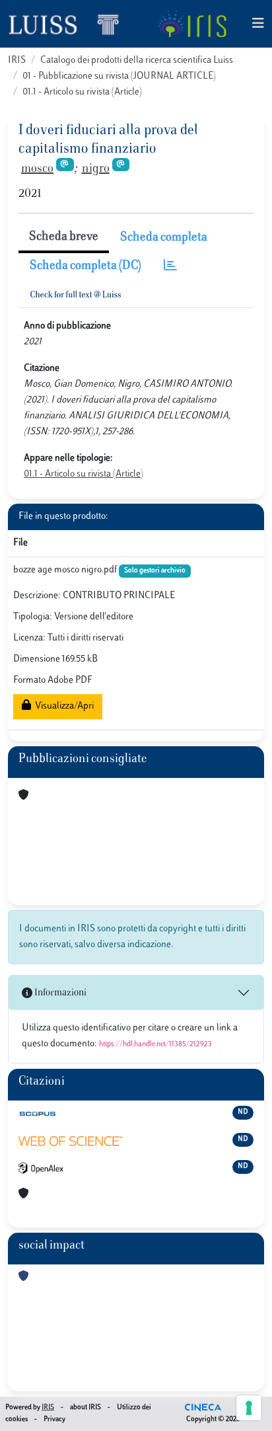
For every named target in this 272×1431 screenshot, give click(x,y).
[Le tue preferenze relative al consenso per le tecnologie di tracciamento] (248, 1407)
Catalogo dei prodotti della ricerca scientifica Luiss (136, 60)
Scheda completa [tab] (163, 238)
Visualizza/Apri (62, 706)
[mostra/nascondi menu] (258, 24)
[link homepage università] (192, 24)
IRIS (17, 60)
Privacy (54, 1419)
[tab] (170, 266)
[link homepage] (69, 24)
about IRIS (85, 1407)
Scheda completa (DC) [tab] (85, 266)
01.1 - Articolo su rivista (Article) (82, 92)
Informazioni (59, 993)
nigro (96, 169)
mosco (37, 169)
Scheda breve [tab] (63, 237)
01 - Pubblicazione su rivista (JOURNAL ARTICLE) (119, 76)
